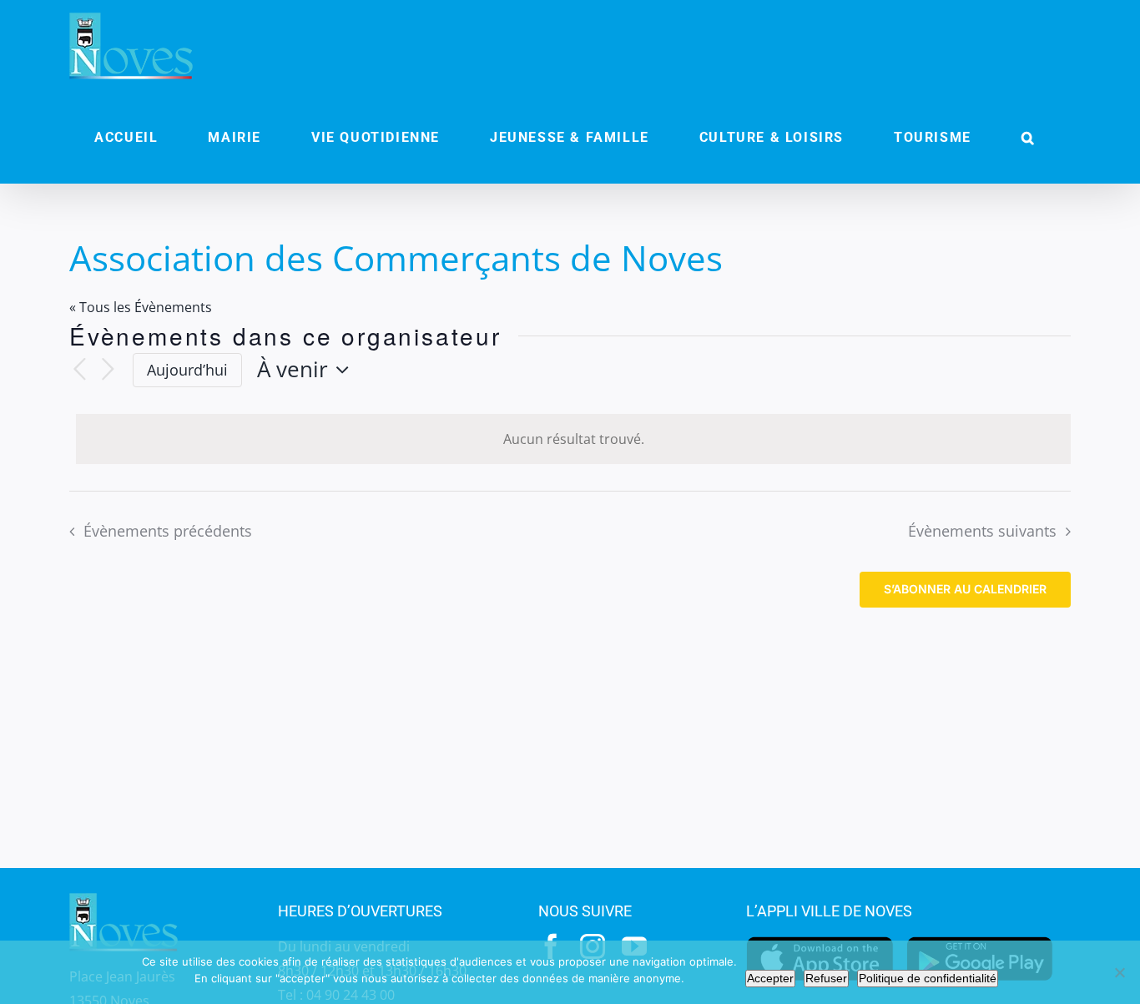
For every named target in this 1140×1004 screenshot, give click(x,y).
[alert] (573, 439)
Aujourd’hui (187, 370)
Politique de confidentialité (927, 978)
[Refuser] (1119, 972)
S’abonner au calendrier (965, 589)
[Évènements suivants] (108, 370)
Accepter (770, 978)
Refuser (826, 978)
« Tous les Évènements (140, 307)
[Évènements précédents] (79, 370)
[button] (1028, 138)
